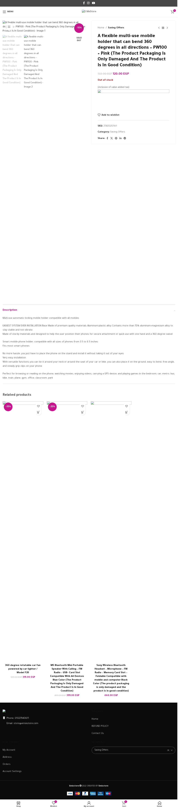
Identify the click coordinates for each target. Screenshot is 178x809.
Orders (6, 764)
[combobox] (133, 750)
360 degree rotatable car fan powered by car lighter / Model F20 (23, 669)
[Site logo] (89, 12)
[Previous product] (159, 28)
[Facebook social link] (84, 3)
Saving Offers (116, 28)
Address (7, 757)
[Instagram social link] (88, 3)
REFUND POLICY (100, 726)
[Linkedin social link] (120, 138)
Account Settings (12, 771)
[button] (6, 26)
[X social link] (111, 138)
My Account (9, 750)
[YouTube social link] (93, 3)
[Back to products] (163, 28)
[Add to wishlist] (38, 406)
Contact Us (98, 733)
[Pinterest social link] (116, 138)
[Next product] (167, 28)
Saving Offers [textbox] (101, 750)
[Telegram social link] (125, 138)
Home (101, 28)
